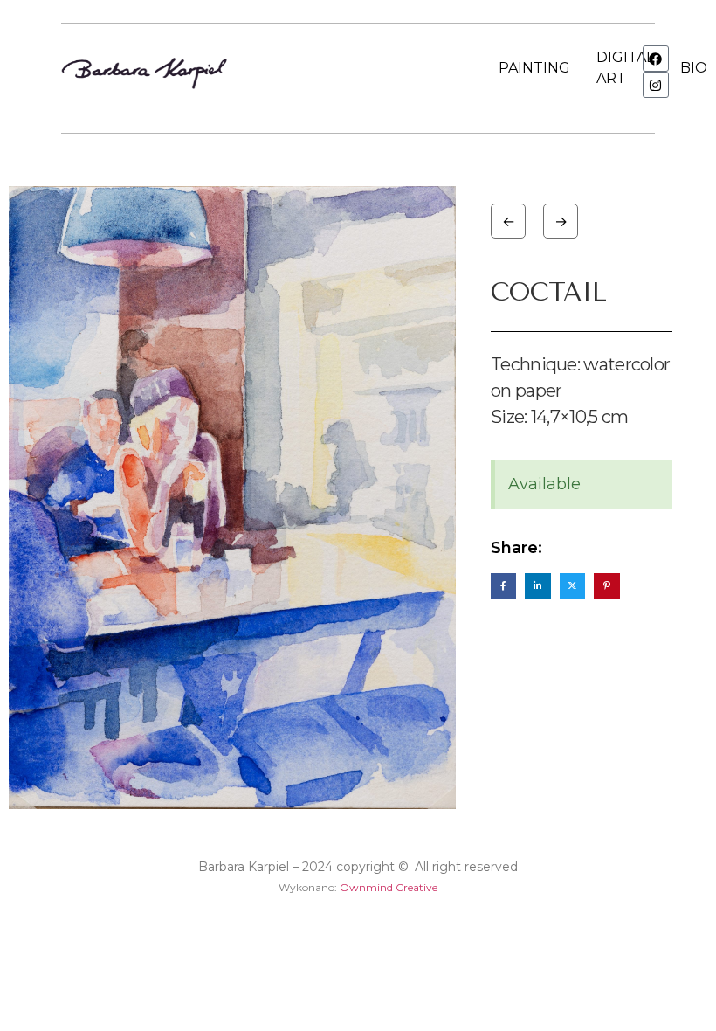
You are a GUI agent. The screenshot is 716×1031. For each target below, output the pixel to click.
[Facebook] (656, 58)
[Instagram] (656, 85)
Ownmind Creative (388, 887)
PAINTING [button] (534, 67)
